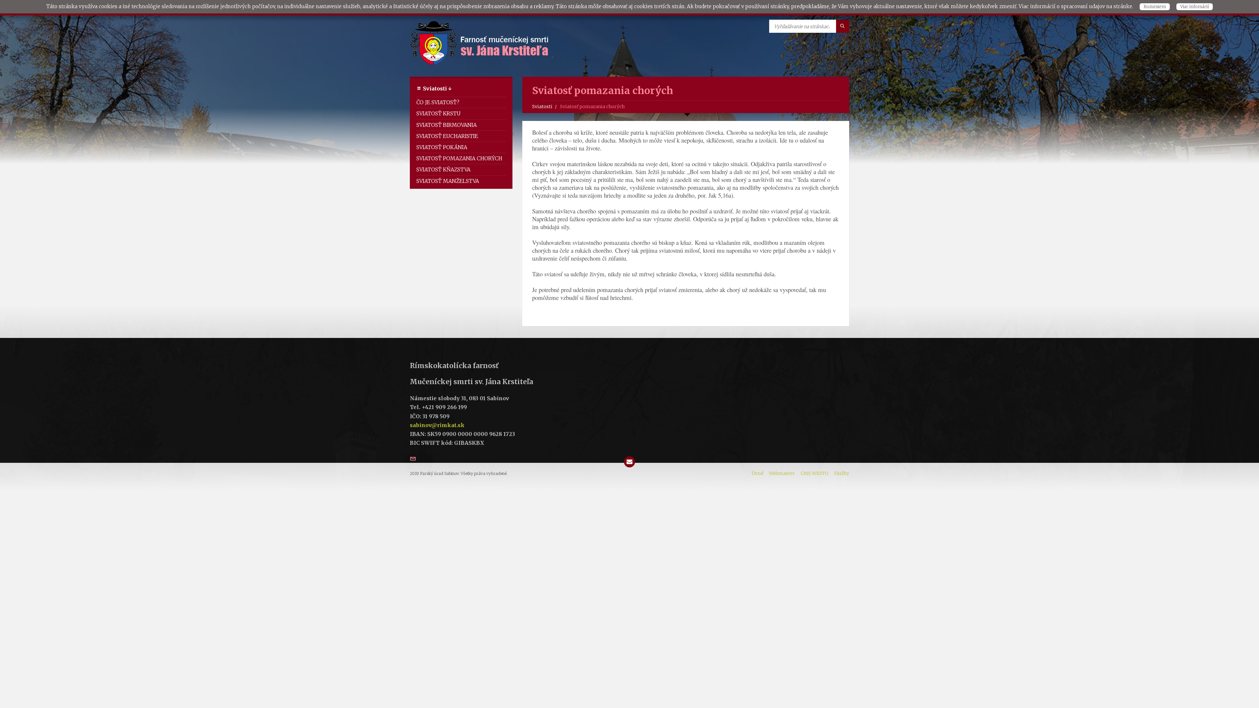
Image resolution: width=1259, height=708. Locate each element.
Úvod (757, 473)
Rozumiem (1155, 7)
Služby (841, 473)
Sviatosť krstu (438, 113)
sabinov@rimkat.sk (437, 425)
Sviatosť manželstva (447, 181)
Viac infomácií (1194, 7)
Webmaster (782, 473)
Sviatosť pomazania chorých (459, 158)
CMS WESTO (815, 473)
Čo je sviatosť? (437, 102)
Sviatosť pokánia (441, 147)
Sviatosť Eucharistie (447, 136)
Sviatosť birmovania (446, 125)
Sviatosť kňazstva (443, 169)
